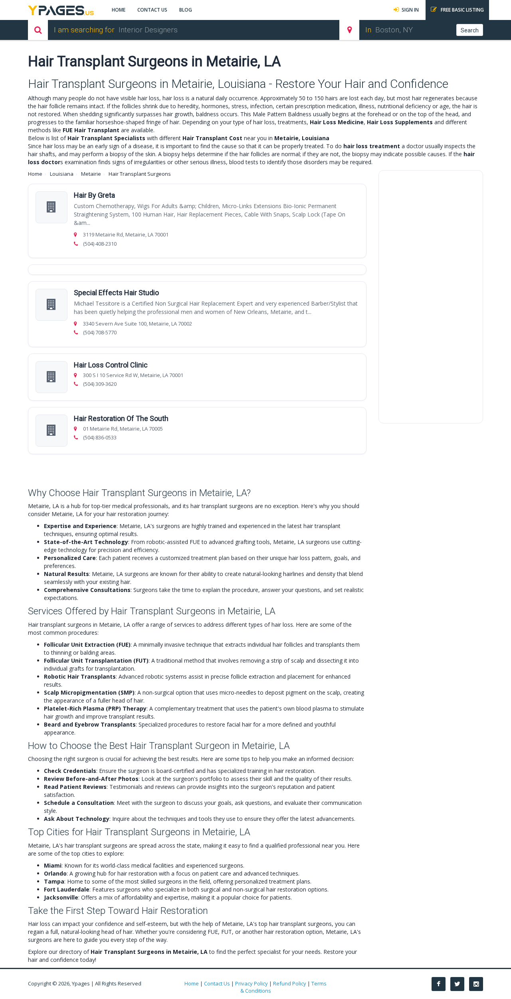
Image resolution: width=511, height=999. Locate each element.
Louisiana (61, 173)
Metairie (91, 173)
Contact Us (217, 983)
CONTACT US (152, 9)
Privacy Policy (251, 983)
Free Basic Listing (462, 9)
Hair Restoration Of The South (121, 418)
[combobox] (220, 30)
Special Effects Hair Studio (116, 292)
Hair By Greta (94, 195)
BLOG (185, 9)
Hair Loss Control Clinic (111, 365)
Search (470, 30)
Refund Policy (289, 983)
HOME (118, 9)
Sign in (410, 9)
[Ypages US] (61, 9)
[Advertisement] (431, 297)
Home (35, 173)
